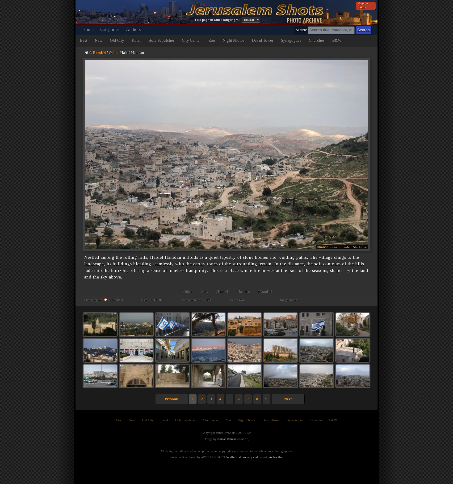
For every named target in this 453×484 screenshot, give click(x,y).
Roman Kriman (227, 439)
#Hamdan (242, 292)
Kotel (136, 40)
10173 (207, 300)
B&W (337, 40)
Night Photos (233, 40)
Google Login (363, 5)
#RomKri (265, 292)
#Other (186, 292)
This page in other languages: (217, 20)
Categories (109, 29)
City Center (191, 40)
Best (83, 40)
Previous (171, 399)
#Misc (204, 292)
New (98, 40)
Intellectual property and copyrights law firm (254, 457)
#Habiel (222, 292)
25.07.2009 (156, 300)
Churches (317, 40)
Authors (133, 29)
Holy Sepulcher (161, 40)
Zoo (212, 40)
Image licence (289, 300)
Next (288, 399)
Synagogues (291, 40)
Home (87, 29)
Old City (117, 40)
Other (113, 53)
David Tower (262, 40)
